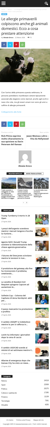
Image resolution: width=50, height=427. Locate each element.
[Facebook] (4, 44)
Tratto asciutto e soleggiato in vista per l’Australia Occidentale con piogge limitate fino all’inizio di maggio (8, 194)
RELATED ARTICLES (15, 174)
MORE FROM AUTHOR (33, 174)
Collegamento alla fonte (11, 112)
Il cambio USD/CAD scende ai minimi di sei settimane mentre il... (17, 348)
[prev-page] (23, 202)
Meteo (10, 9)
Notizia (4, 381)
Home (3, 9)
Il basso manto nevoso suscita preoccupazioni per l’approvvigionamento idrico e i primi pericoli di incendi (25, 194)
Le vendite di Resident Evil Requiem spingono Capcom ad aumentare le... (15, 284)
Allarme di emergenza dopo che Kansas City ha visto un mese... (15, 361)
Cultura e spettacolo (9, 393)
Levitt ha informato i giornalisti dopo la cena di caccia (15, 336)
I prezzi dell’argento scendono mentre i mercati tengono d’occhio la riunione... (17, 231)
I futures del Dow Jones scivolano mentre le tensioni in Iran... (16, 256)
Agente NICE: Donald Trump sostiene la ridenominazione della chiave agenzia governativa (16, 244)
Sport (3, 385)
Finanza (4, 397)
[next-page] (26, 202)
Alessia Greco (8, 37)
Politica (4, 389)
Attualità (4, 405)
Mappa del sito (38, 420)
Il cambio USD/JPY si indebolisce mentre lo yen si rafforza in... (15, 323)
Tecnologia (5, 401)
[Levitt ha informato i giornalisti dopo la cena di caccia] (42, 338)
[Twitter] (10, 44)
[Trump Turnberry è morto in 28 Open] (42, 219)
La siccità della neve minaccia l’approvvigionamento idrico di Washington (41, 193)
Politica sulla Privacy (23, 420)
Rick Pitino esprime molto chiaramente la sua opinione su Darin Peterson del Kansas (12, 140)
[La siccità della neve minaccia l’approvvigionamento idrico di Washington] (41, 183)
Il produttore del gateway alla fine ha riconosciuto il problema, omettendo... (16, 271)
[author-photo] (25, 156)
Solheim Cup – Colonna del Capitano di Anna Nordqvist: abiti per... (16, 298)
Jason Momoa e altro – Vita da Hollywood (38, 137)
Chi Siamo (9, 420)
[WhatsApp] (22, 44)
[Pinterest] (16, 44)
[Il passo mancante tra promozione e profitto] (42, 313)
